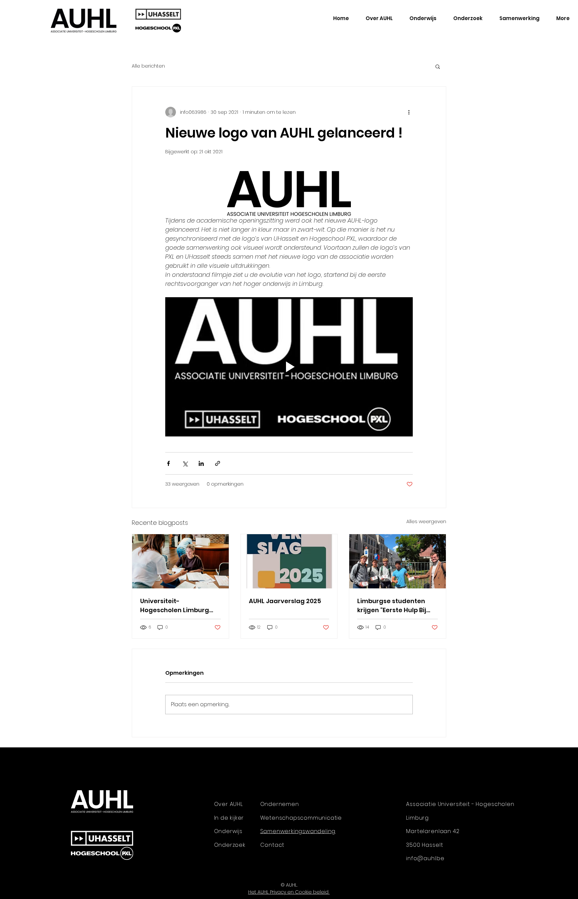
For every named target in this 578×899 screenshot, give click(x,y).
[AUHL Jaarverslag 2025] (289, 561)
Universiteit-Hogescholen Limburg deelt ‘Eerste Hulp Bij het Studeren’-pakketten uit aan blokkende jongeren (178, 606)
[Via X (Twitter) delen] (185, 463)
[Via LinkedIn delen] (201, 463)
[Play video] (289, 366)
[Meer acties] (409, 112)
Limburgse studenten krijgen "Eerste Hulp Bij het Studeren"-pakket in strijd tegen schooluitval (395, 606)
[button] (438, 66)
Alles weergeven (426, 521)
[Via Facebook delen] (168, 463)
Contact (272, 845)
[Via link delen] (217, 463)
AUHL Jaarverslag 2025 (285, 601)
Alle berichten (148, 66)
